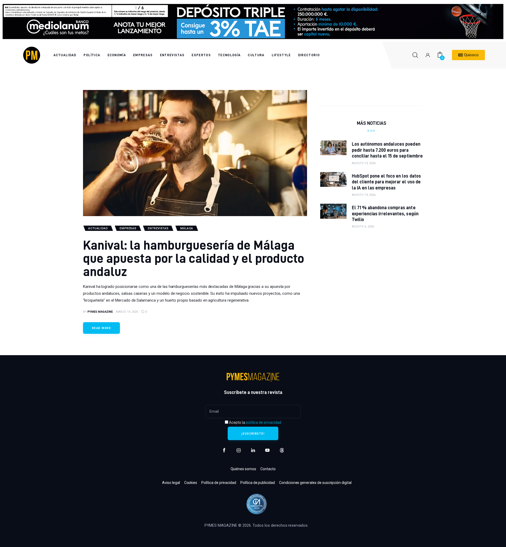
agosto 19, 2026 (364, 163)
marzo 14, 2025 (127, 311)
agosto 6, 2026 (363, 226)
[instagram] (238, 450)
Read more (101, 328)
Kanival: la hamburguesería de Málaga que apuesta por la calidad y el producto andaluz (193, 258)
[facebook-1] (224, 450)
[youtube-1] (267, 450)
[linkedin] (253, 450)
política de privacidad (263, 422)
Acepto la (254, 422)
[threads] (282, 450)
